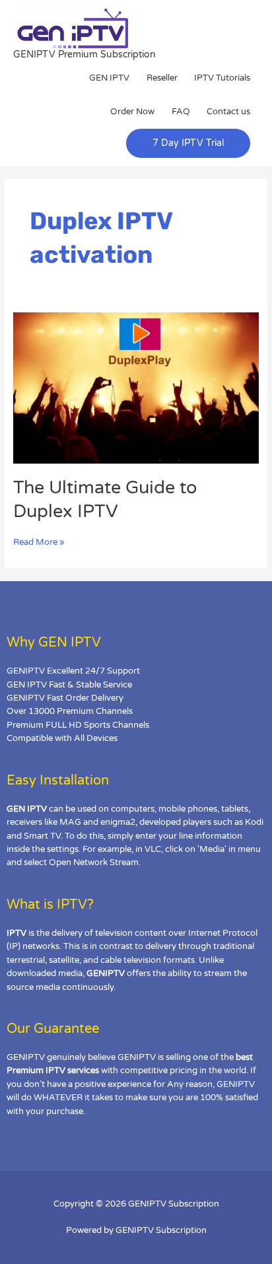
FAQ (181, 111)
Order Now (132, 111)
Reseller (162, 78)
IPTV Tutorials (222, 78)
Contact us (228, 111)
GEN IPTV (109, 78)
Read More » (39, 541)
